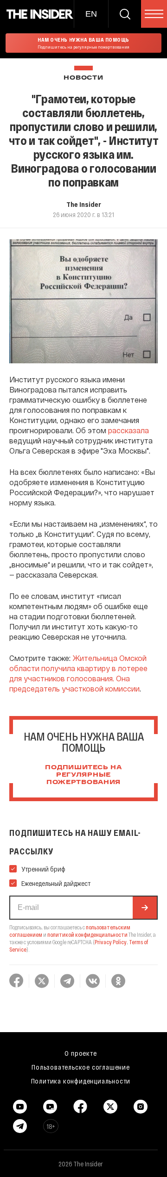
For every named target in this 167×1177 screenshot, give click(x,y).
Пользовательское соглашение (81, 1067)
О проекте (80, 1053)
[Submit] (145, 908)
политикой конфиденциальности (87, 934)
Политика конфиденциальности (81, 1081)
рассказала (128, 430)
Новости (83, 78)
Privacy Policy (111, 942)
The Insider (83, 204)
